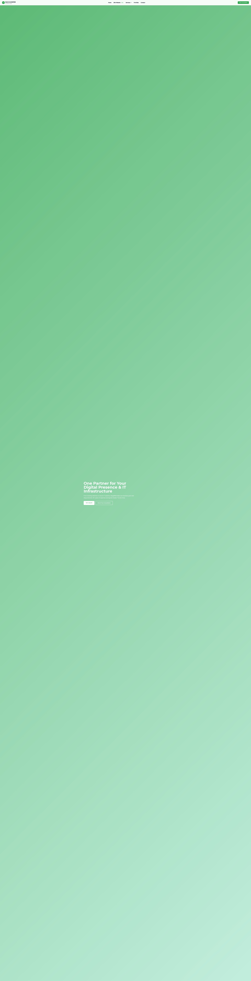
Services (128, 2)
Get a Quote (89, 502)
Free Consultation (243, 2)
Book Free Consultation (104, 503)
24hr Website (118, 2)
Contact (143, 2)
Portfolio (136, 2)
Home (109, 2)
